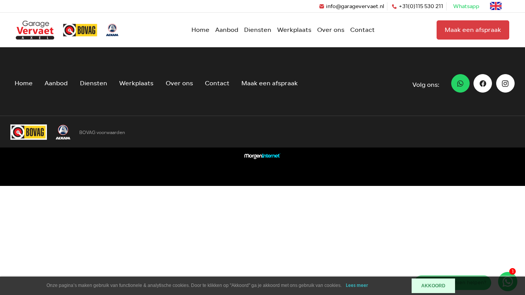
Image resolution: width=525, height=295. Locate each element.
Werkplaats (294, 30)
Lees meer (357, 285)
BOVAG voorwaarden (102, 132)
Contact (362, 30)
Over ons (330, 30)
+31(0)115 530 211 (421, 6)
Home (200, 30)
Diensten (257, 30)
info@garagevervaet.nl (355, 6)
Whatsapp (466, 6)
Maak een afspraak (473, 30)
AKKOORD (433, 285)
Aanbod (226, 30)
